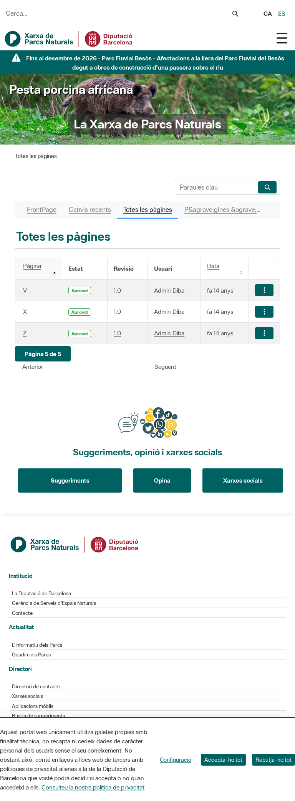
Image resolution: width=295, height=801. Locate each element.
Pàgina (32, 266)
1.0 (117, 290)
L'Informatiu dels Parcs (37, 645)
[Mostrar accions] (264, 290)
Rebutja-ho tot (273, 759)
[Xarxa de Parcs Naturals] (69, 38)
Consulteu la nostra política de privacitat (92, 787)
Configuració (175, 759)
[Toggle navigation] (282, 37)
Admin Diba (169, 290)
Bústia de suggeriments (38, 716)
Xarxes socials (243, 480)
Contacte (22, 613)
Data (213, 266)
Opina (162, 480)
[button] (43, 354)
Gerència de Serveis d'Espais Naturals (54, 603)
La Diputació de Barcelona (41, 593)
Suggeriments (70, 480)
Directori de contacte (36, 686)
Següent (165, 366)
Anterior (32, 366)
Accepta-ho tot (223, 759)
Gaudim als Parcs (31, 654)
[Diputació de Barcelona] (75, 544)
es (281, 13)
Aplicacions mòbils (32, 706)
